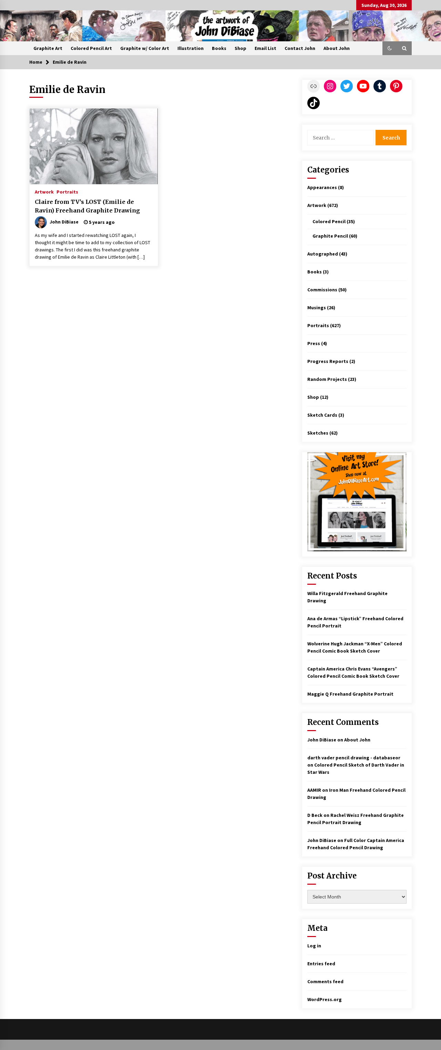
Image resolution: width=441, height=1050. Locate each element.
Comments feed (325, 981)
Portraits (67, 191)
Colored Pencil (329, 221)
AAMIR (314, 790)
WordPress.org (324, 999)
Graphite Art (47, 48)
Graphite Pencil (330, 236)
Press (313, 343)
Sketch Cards (322, 415)
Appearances (322, 187)
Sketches (317, 433)
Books (219, 48)
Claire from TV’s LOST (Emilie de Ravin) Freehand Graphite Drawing (87, 206)
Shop (240, 48)
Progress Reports (327, 361)
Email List (265, 48)
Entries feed (321, 963)
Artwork (44, 191)
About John (337, 48)
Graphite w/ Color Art (144, 48)
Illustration (190, 48)
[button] (389, 48)
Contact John (300, 48)
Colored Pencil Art (91, 48)
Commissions (322, 290)
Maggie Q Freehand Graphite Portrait (350, 694)
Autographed (322, 254)
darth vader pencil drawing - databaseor (353, 758)
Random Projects (327, 379)
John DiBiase (321, 740)
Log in (314, 946)
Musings (316, 307)
